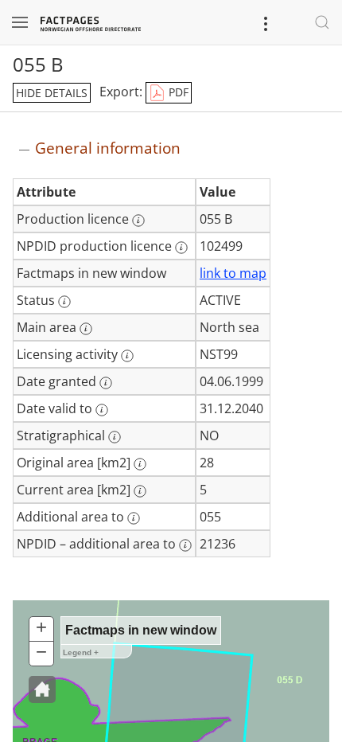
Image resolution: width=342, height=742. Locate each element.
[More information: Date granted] (105, 383)
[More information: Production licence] (138, 220)
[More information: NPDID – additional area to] (185, 545)
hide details (51, 92)
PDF (176, 92)
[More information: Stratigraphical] (114, 437)
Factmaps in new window (140, 630)
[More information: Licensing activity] (127, 356)
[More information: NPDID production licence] (181, 247)
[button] (42, 689)
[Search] (322, 22)
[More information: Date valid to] (101, 410)
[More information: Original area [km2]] (140, 464)
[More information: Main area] (86, 328)
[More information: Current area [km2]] (140, 491)
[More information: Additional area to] (133, 518)
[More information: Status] (64, 301)
